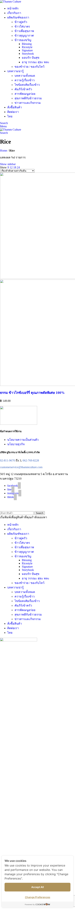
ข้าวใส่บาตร (22, 26)
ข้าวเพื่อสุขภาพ (24, 31)
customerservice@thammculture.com (21, 467)
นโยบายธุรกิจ (16, 444)
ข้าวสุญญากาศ (24, 35)
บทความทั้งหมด (25, 75)
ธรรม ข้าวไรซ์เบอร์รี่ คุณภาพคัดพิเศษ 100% (32, 393)
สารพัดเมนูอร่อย (25, 93)
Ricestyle (27, 47)
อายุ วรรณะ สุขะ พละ (35, 62)
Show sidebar (8, 164)
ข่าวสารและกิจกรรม (28, 102)
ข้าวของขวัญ (23, 40)
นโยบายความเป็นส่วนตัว (23, 439)
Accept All (37, 887)
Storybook (28, 53)
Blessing (27, 43)
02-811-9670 (7, 460)
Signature (27, 50)
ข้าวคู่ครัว (21, 22)
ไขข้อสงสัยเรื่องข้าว (27, 84)
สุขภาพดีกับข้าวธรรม (28, 98)
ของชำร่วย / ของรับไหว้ (29, 66)
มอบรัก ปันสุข (30, 57)
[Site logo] (10, 1)
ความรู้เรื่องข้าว (25, 80)
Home (3, 150)
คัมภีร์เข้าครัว (23, 89)
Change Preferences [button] (37, 897)
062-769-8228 (31, 460)
